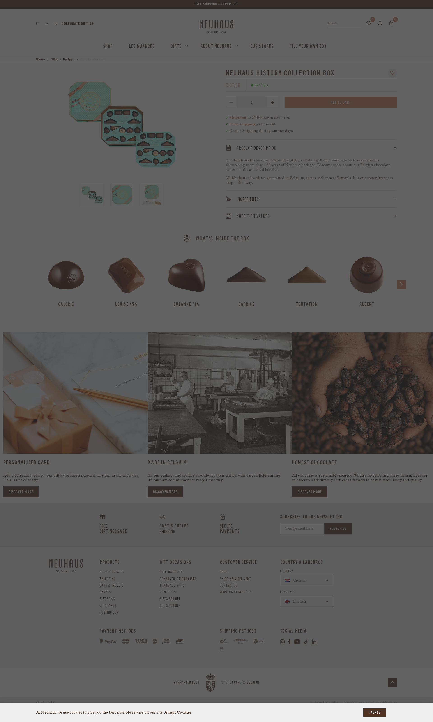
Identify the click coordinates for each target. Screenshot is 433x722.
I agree (375, 712)
